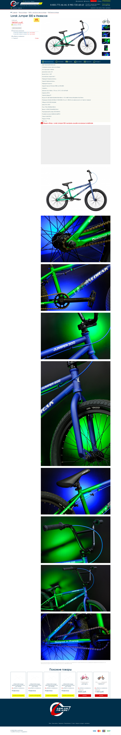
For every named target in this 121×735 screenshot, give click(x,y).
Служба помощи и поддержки (19, 731)
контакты (108, 8)
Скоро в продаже (18, 695)
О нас (73, 723)
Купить (85, 695)
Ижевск (32, 1)
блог (104, 8)
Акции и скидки (80, 723)
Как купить (99, 8)
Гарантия (93, 8)
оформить (93, 1)
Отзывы (37, 38)
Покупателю (67, 723)
